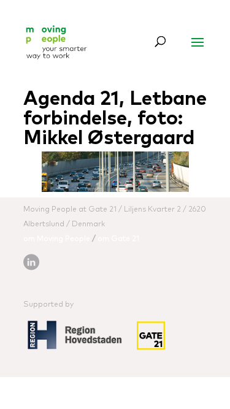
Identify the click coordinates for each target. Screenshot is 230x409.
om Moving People (56, 239)
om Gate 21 (118, 239)
